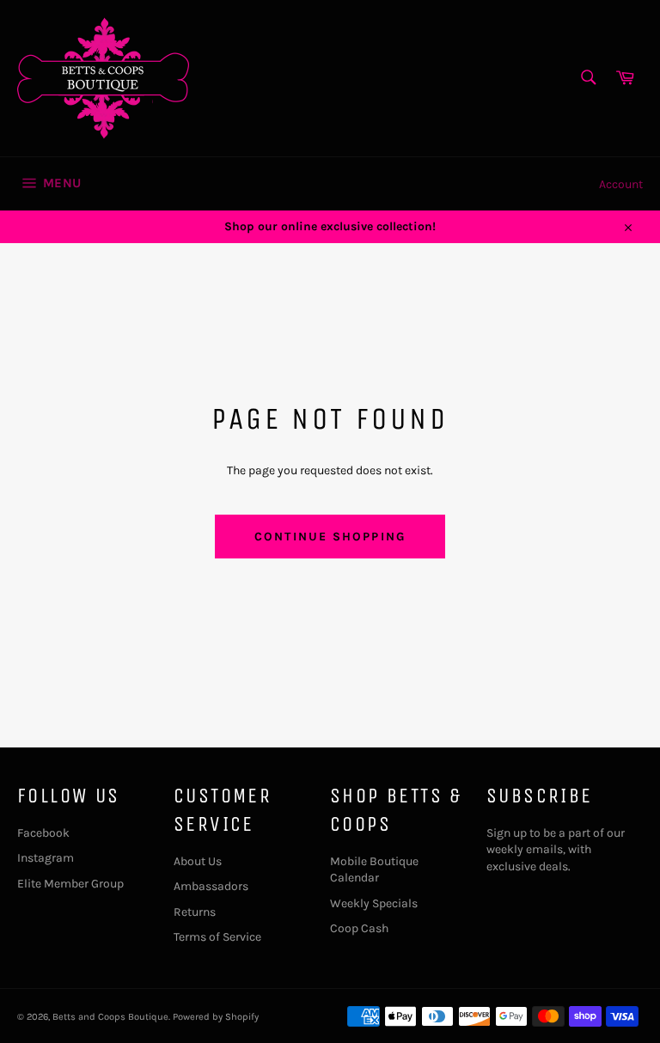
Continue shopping (330, 536)
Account (621, 184)
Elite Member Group (70, 883)
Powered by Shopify (216, 1016)
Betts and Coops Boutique (110, 1016)
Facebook (43, 833)
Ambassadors (211, 886)
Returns (195, 912)
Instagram (45, 858)
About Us (198, 861)
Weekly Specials (374, 903)
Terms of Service (217, 937)
